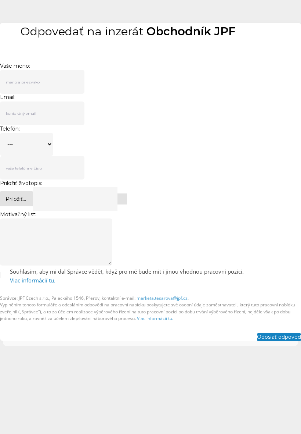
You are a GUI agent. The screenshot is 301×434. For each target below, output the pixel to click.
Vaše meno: (15, 66)
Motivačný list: (18, 214)
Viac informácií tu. (32, 280)
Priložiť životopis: (21, 183)
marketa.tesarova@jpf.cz (162, 298)
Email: (7, 97)
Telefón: (10, 128)
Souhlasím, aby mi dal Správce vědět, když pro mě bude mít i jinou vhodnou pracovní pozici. (127, 271)
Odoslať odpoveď (279, 337)
